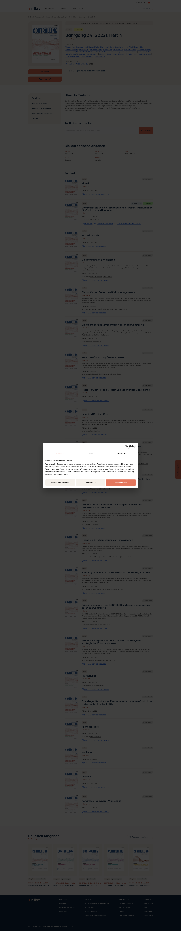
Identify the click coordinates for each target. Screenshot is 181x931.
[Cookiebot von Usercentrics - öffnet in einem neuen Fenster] (126, 446)
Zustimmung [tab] (59, 454)
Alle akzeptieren (121, 482)
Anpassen (89, 482)
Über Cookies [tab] (122, 454)
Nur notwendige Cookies (60, 482)
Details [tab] (90, 454)
